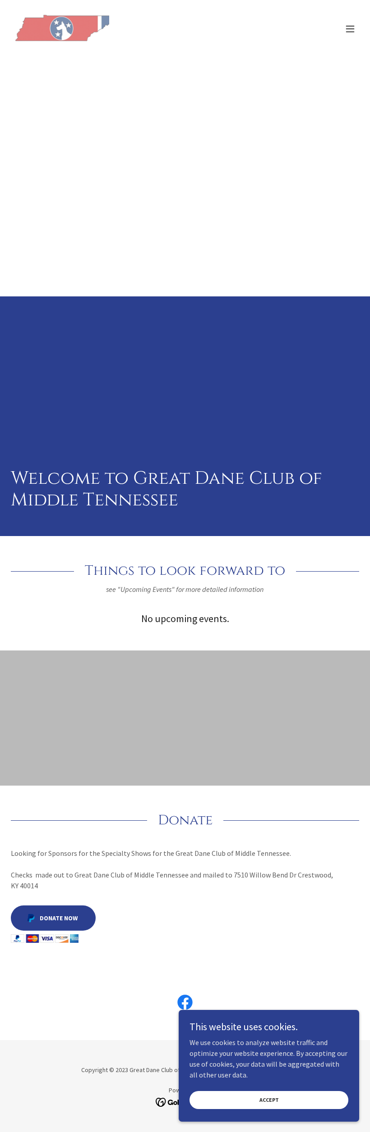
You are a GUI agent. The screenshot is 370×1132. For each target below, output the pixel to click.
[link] (60, 29)
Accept (269, 1099)
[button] (350, 29)
